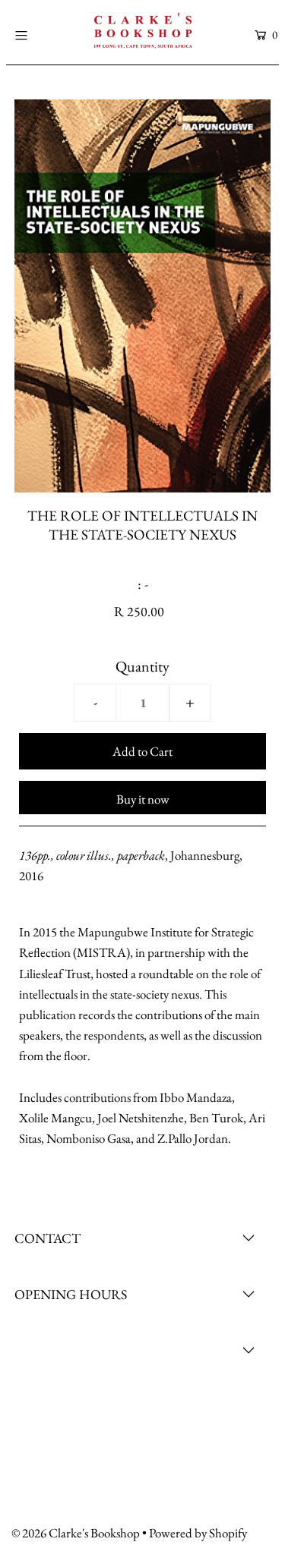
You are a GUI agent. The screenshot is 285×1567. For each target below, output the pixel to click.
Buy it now (142, 799)
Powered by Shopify (198, 1533)
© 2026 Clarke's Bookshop (75, 1533)
